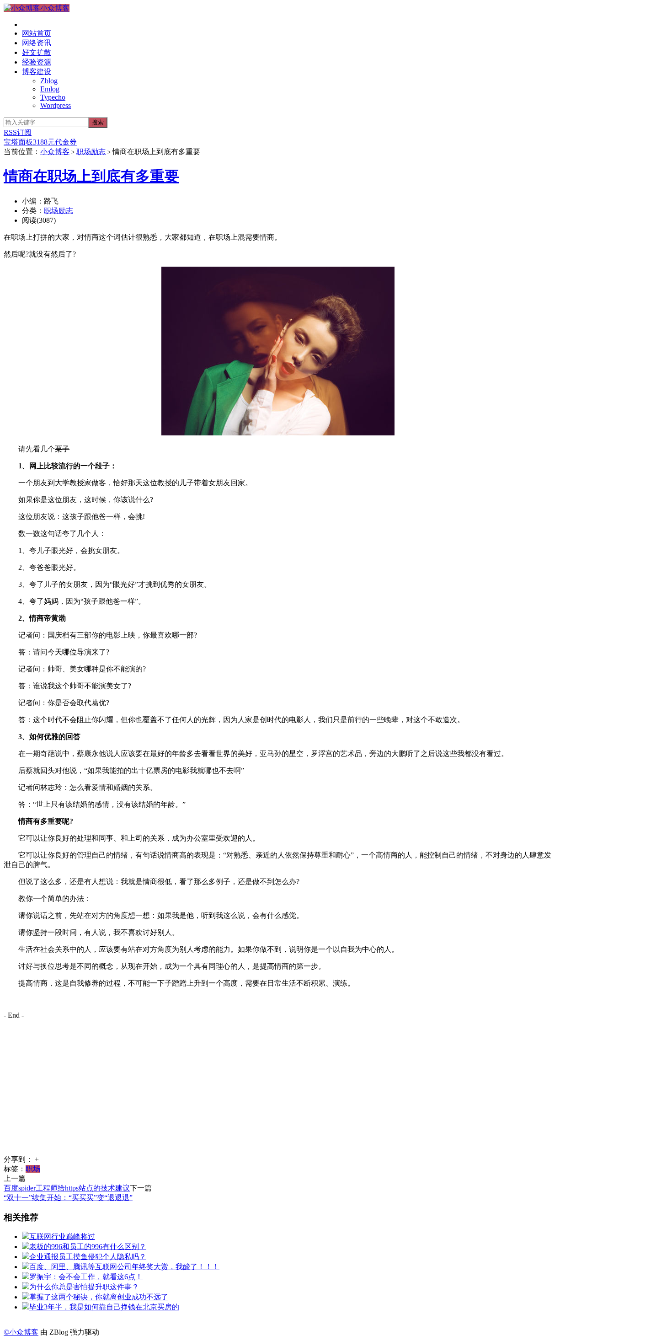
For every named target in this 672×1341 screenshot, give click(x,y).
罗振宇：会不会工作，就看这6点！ (86, 1277)
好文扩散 (36, 52)
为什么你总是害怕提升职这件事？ (84, 1287)
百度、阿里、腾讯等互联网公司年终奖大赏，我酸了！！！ (124, 1267)
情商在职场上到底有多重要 (91, 176)
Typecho (52, 97)
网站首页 (36, 33)
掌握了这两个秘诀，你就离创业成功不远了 (98, 1297)
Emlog (49, 89)
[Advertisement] (278, 1091)
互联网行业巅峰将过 (62, 1236)
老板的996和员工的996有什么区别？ (87, 1246)
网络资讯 (36, 43)
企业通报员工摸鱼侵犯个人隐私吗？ (87, 1257)
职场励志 (91, 152)
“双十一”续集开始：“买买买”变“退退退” (68, 1198)
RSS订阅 (18, 132)
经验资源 (36, 62)
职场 (33, 1169)
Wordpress (55, 105)
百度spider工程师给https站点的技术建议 (67, 1188)
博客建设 (36, 71)
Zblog (49, 81)
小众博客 (54, 8)
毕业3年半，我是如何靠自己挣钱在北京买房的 (104, 1307)
